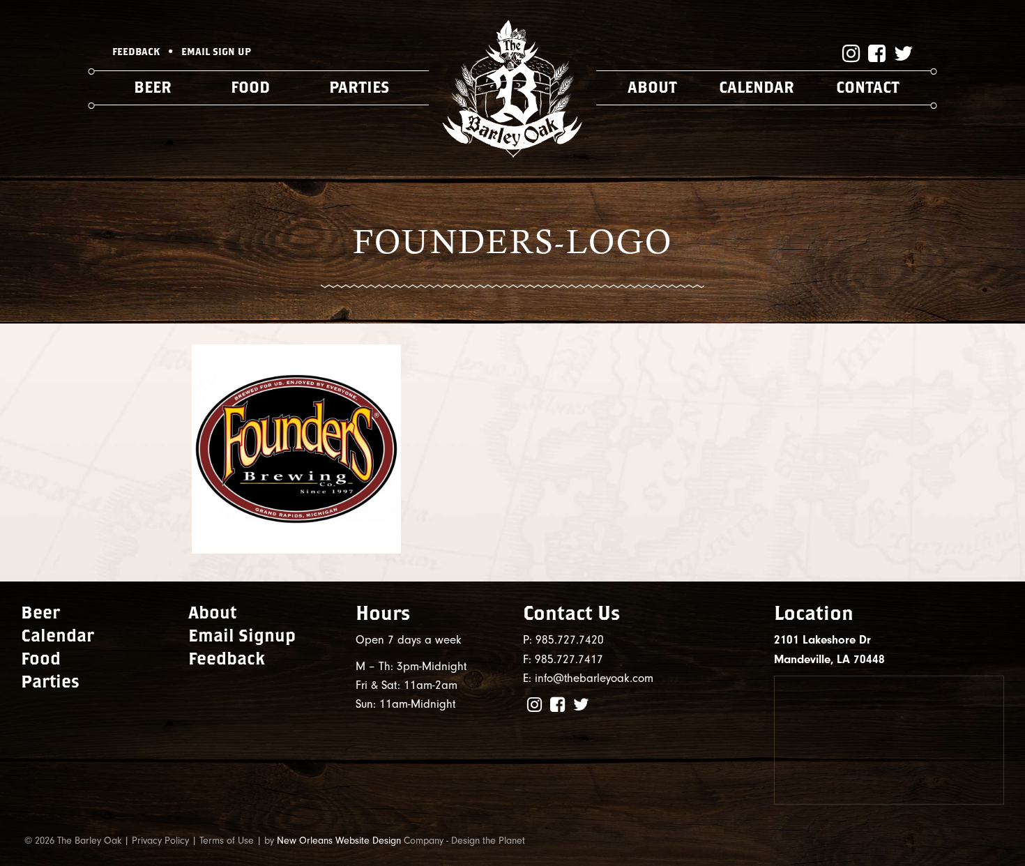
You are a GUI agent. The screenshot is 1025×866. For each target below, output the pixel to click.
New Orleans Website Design (339, 840)
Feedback (226, 658)
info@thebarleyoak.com (594, 678)
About (652, 87)
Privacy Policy (160, 840)
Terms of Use (226, 840)
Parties (359, 87)
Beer (153, 87)
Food (250, 87)
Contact (867, 87)
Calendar (756, 87)
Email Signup (242, 635)
